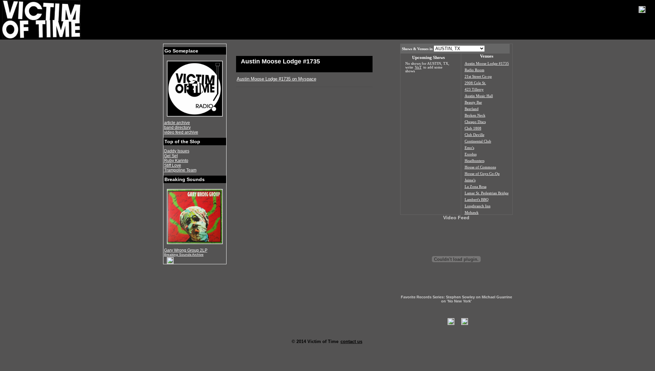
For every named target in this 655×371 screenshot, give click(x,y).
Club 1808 (473, 128)
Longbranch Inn (478, 206)
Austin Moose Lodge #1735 (487, 63)
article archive (177, 122)
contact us (351, 341)
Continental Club (478, 141)
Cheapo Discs (475, 122)
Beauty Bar (473, 102)
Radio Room (474, 70)
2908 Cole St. (475, 83)
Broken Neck (475, 115)
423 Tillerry (474, 89)
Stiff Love (172, 165)
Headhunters (474, 161)
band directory (177, 127)
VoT (418, 67)
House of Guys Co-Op (482, 174)
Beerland (472, 109)
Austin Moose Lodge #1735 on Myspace (276, 78)
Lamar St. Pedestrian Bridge (487, 193)
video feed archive (181, 132)
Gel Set (171, 155)
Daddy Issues (176, 151)
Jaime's (470, 180)
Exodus (471, 154)
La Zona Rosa (475, 187)
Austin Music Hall (479, 96)
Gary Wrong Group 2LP (185, 250)
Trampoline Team (180, 170)
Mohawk (472, 212)
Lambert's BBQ (477, 200)
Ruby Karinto (176, 160)
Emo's (469, 148)
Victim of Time (42, 19)
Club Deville (474, 135)
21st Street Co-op (478, 76)
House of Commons (480, 167)
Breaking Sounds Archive (184, 254)
